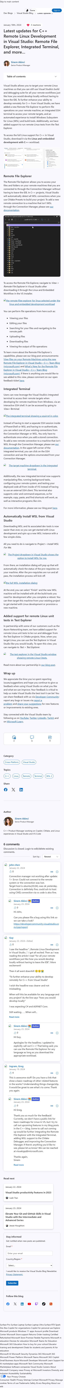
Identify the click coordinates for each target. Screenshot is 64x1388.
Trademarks (24, 1383)
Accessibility (13, 1373)
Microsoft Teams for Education (43, 1340)
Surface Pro (5, 1324)
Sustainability (26, 1373)
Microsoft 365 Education (11, 1344)
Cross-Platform (12, 762)
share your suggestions (29, 703)
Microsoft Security (20, 1353)
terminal (38, 776)
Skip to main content (9, 1)
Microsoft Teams (31, 1357)
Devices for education (19, 1340)
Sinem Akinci (18, 62)
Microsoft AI (5, 1353)
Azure (16, 1360)
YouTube (24, 717)
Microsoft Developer (28, 1360)
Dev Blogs (8, 13)
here (21, 380)
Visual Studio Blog (25, 13)
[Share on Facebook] (6, 790)
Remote (26, 776)
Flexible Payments (42, 1337)
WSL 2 (49, 776)
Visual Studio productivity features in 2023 (28, 1192)
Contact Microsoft (39, 1379)
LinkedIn (42, 717)
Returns (32, 1334)
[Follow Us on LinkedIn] (22, 1305)
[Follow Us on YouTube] (29, 1305)
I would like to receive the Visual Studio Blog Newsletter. (31, 1273)
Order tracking (43, 1334)
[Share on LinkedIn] (21, 790)
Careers (46, 1366)
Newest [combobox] (47, 856)
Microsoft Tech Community (31, 1363)
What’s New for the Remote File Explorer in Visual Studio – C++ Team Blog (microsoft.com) (31, 370)
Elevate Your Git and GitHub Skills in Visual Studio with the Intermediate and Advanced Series (28, 1217)
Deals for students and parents (38, 1347)
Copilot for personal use (42, 1327)
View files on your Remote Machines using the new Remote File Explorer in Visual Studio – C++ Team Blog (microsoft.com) (32, 363)
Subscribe (12, 1283)
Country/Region (14, 1259)
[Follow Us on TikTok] (44, 1304)
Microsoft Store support (17, 1334)
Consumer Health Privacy (11, 1379)
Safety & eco (36, 1383)
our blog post (48, 664)
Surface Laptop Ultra (34, 1324)
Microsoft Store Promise (22, 1337)
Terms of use (13, 1383)
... (52, 13)
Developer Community (47, 696)
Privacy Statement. (14, 1274)
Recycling (46, 1383)
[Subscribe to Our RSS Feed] (51, 1304)
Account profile (41, 1331)
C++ (7, 776)
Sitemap (27, 1379)
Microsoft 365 (48, 1353)
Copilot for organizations (19, 1327)
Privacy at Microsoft (33, 1370)
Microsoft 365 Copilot (49, 1357)
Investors (46, 1370)
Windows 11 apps (26, 1331)
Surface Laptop (17, 1324)
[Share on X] (13, 790)
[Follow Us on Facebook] (8, 1305)
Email (9, 1246)
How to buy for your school (35, 1344)
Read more (14, 1016)
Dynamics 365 (35, 1353)
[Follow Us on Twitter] (15, 1304)
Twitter (33, 717)
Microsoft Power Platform (11, 1357)
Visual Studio (29, 762)
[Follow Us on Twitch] (36, 1304)
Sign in (57, 10)
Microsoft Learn (15, 721)
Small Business (6, 1360)
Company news (16, 1370)
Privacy (51, 1379)
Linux (16, 776)
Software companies (21, 1366)
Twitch (50, 717)
